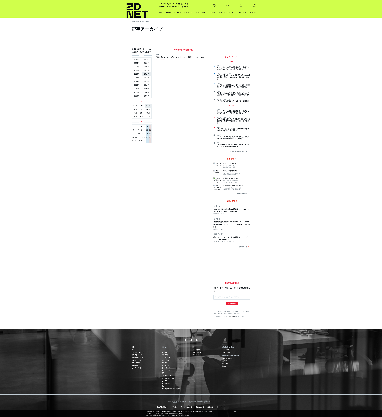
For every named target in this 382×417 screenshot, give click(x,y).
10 (144, 130)
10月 (135, 116)
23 (142, 137)
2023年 (146, 63)
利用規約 (174, 407)
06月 (148, 109)
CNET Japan (232, 316)
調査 (163, 386)
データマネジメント (226, 12)
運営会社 (210, 407)
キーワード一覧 (136, 368)
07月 (135, 113)
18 (147, 133)
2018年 (136, 74)
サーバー (164, 362)
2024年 (136, 63)
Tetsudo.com (196, 355)
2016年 (136, 78)
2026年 (136, 59)
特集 (161, 12)
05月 (141, 109)
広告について (200, 407)
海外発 (168, 12)
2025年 (146, 59)
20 (133, 137)
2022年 (136, 67)
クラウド (212, 12)
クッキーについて (186, 407)
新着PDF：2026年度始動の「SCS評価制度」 (174, 7)
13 (133, 133)
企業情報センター (137, 357)
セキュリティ (200, 12)
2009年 (146, 88)
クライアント (166, 355)
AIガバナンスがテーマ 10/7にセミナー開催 (173, 4)
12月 (148, 116)
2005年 (146, 96)
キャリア (164, 381)
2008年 (136, 92)
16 (142, 133)
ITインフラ (188, 12)
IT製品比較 (135, 365)
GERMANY (225, 363)
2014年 (136, 81)
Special (252, 12)
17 (144, 133)
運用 (163, 373)
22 (139, 137)
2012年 (136, 85)
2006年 (136, 96)
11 (147, 130)
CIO (163, 349)
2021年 (146, 67)
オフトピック (166, 383)
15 (139, 133)
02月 (141, 105)
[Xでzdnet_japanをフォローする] (191, 340)
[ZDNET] (142, 9)
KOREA (224, 366)
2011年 (146, 85)
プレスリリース (136, 360)
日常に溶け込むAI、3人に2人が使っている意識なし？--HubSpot (180, 57)
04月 (135, 109)
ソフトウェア (241, 12)
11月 (141, 116)
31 (144, 141)
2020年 (136, 70)
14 (136, 133)
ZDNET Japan (135, 21)
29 (139, 141)
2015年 (146, 78)
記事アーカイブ (146, 21)
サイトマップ (221, 407)
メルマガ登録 (232, 303)
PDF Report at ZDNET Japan (171, 388)
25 (147, 137)
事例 (133, 349)
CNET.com (225, 349)
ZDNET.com (226, 352)
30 (142, 141)
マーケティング (167, 375)
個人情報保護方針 (162, 407)
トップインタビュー (138, 352)
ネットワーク (166, 368)
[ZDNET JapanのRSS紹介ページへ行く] (197, 340)
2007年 (146, 92)
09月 (148, 113)
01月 (135, 105)
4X (192, 347)
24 (144, 137)
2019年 (146, 70)
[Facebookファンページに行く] (185, 340)
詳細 (179, 415)
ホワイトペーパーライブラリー (237, 151)
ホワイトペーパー (137, 355)
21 (136, 137)
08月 (141, 113)
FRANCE (224, 361)
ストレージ (165, 365)
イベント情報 (136, 362)
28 (136, 141)
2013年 (146, 81)
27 (133, 141)
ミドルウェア (166, 370)
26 (150, 137)
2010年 (136, 88)
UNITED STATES (227, 358)
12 (150, 130)
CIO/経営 (177, 12)
